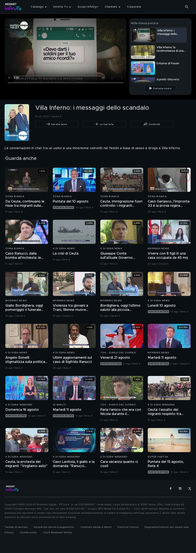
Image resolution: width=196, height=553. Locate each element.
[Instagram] (180, 488)
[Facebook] (170, 488)
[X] (189, 488)
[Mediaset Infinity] (13, 7)
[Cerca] (187, 7)
